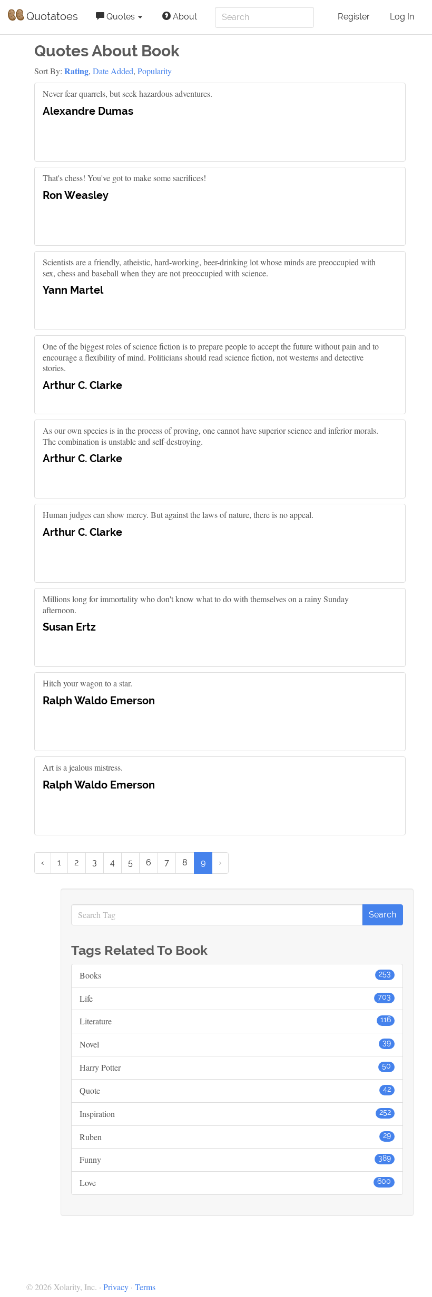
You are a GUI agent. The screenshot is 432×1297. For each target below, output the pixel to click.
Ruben (235, 1136)
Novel (235, 1044)
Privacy (116, 1286)
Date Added (113, 70)
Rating (76, 71)
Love (235, 1182)
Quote (235, 1090)
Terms (145, 1286)
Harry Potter (235, 1067)
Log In (402, 17)
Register (354, 17)
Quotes (120, 17)
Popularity (155, 70)
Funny (235, 1159)
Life (235, 998)
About (184, 17)
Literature (235, 1020)
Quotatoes (51, 16)
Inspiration (235, 1113)
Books (235, 975)
